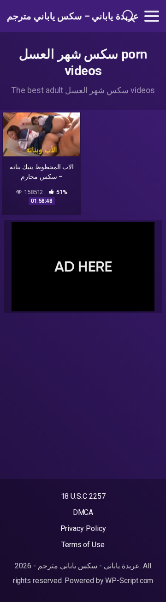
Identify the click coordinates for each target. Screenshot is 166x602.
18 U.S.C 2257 (83, 496)
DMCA (83, 512)
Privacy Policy (83, 528)
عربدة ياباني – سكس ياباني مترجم (52, 16)
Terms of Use (83, 544)
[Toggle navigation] (151, 16)
